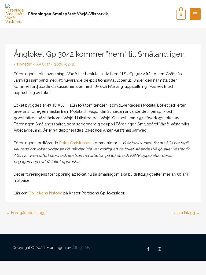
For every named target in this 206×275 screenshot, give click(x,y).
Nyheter (24, 64)
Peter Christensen (75, 142)
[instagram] (160, 249)
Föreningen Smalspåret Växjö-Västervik (68, 14)
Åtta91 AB (81, 247)
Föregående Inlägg (26, 212)
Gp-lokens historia (45, 193)
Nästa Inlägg (186, 212)
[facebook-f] (151, 249)
